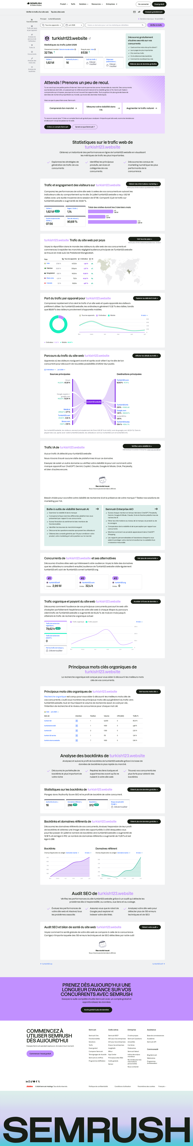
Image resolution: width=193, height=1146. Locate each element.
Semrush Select (133, 1051)
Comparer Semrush (96, 1051)
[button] (134, 12)
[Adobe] (30, 1086)
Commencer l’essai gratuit (40, 1054)
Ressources (96, 4)
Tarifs (73, 4)
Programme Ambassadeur (152, 1062)
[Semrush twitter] (39, 1081)
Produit (63, 4)
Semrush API (151, 1042)
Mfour (110, 1051)
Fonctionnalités (94, 1039)
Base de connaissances (155, 1035)
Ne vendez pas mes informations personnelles (134, 1062)
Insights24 (111, 1048)
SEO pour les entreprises (117, 1039)
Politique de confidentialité (98, 1086)
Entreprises (110, 4)
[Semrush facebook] (36, 1081)
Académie (151, 1039)
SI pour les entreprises (116, 1045)
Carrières (131, 1045)
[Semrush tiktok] (31, 1081)
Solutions (82, 4)
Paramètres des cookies (146, 1086)
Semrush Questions (135, 1039)
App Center (112, 1054)
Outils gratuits (113, 1061)
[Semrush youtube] (34, 1081)
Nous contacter (133, 1067)
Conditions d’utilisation (123, 1086)
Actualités (131, 1042)
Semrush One (94, 1035)
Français (161, 1086)
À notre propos (133, 1035)
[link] (37, 12)
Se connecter (143, 4)
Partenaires (132, 1048)
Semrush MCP (113, 1035)
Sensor (110, 1064)
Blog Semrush (152, 1055)
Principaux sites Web (115, 1058)
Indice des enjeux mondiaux (134, 1055)
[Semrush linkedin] (27, 1081)
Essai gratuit (159, 4)
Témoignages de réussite (97, 1054)
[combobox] (113, 25)
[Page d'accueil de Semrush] (34, 4)
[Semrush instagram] (29, 1081)
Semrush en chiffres (96, 1058)
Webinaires (151, 1058)
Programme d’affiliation (97, 1061)
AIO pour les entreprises (117, 1042)
